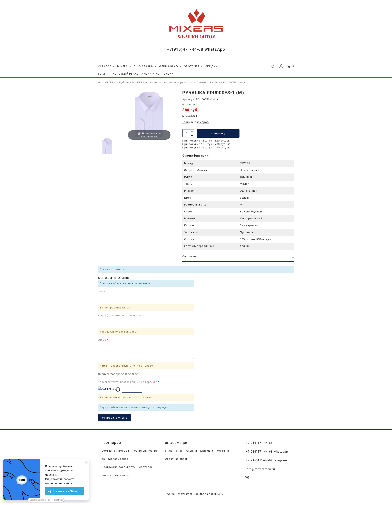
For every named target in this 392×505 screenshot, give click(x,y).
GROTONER (191, 66)
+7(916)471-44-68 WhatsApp (196, 49)
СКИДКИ (211, 66)
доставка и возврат (116, 450)
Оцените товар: (109, 374)
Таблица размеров (195, 122)
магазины (121, 475)
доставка (145, 467)
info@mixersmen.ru (260, 469)
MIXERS (122, 66)
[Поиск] (273, 66)
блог (179, 450)
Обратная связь (176, 458)
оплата (106, 475)
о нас (168, 450)
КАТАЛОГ (104, 66)
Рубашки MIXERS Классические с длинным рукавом (156, 82)
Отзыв (102, 339)
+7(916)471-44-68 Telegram (266, 460)
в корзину (218, 133)
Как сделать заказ (114, 458)
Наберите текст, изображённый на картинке (128, 382)
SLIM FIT (104, 73)
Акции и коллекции (199, 450)
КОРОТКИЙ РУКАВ (126, 73)
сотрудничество (145, 450)
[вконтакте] (247, 477)
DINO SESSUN (143, 66)
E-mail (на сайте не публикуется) (121, 315)
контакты (223, 450)
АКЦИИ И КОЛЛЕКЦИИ (157, 73)
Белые (201, 82)
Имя (101, 291)
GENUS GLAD (168, 66)
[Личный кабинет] (281, 66)
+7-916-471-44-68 (259, 442)
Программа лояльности (118, 467)
